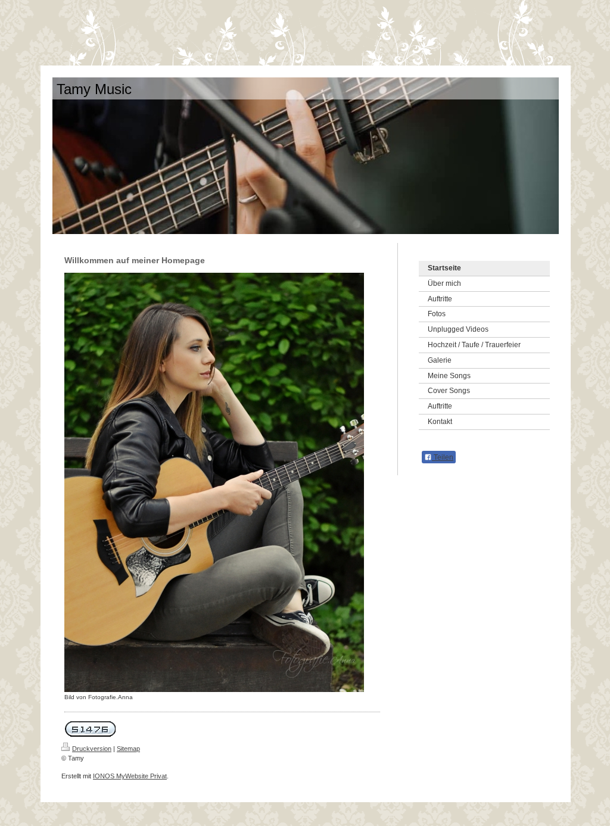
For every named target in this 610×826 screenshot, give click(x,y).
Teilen (442, 457)
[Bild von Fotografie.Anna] (214, 482)
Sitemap (128, 748)
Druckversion (91, 748)
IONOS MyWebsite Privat (130, 776)
